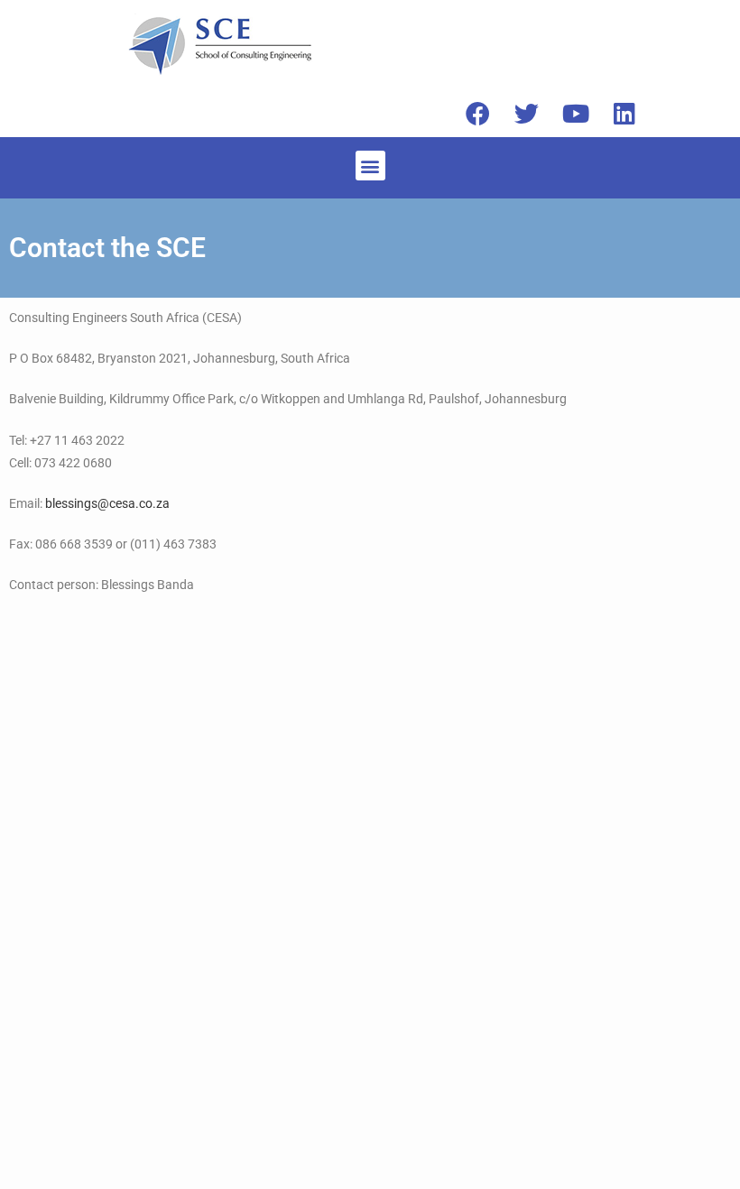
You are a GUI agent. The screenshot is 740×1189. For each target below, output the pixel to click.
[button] (370, 165)
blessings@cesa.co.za (107, 503)
